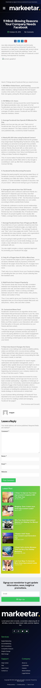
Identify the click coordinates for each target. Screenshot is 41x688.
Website (4, 472)
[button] (4, 8)
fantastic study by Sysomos (18, 261)
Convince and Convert (31, 404)
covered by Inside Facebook (24, 130)
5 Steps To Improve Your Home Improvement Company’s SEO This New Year (25, 495)
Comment (5, 431)
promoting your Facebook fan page (15, 250)
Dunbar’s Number (11, 198)
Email (3, 464)
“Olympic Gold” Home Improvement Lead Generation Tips (25, 536)
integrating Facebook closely (25, 142)
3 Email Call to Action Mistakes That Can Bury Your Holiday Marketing (25, 549)
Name (4, 456)
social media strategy (24, 241)
